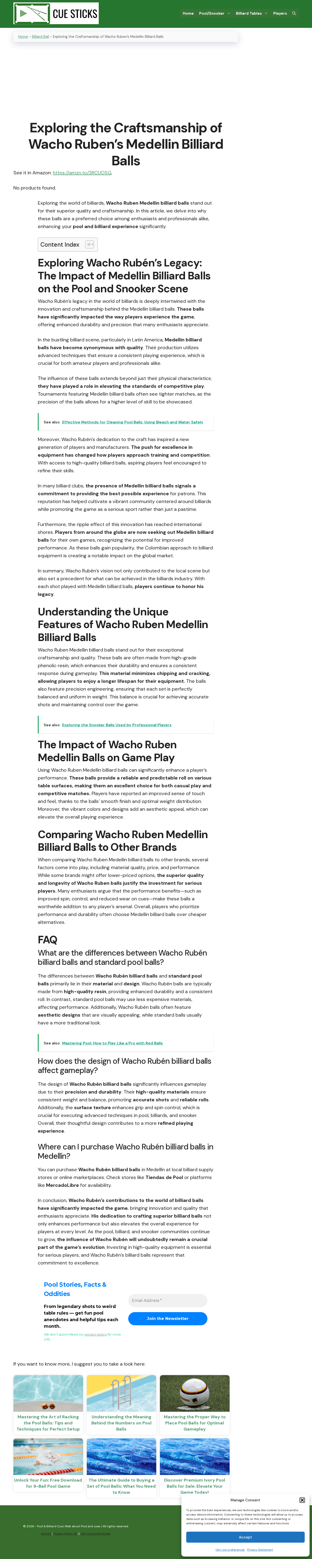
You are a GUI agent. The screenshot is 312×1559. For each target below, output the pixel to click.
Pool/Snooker (211, 13)
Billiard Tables (249, 13)
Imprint (46, 1534)
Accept (245, 1537)
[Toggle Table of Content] (87, 244)
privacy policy (96, 1334)
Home (188, 13)
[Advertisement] (125, 81)
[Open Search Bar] (294, 13)
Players (280, 13)
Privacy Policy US (65, 1534)
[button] (302, 1500)
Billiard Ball (40, 36)
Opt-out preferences (230, 1550)
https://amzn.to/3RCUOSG (82, 172)
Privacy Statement (260, 1550)
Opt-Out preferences (95, 1534)
